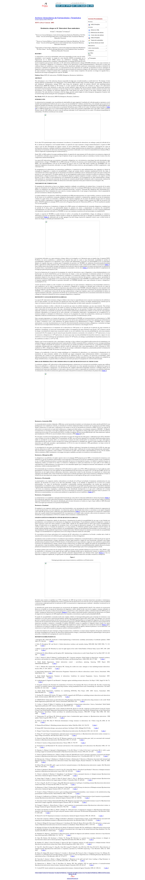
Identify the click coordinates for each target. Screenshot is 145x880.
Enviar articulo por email (97, 43)
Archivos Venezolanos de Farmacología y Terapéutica (58, 18)
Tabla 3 (104, 370)
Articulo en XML (95, 30)
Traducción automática (97, 40)
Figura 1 (101, 552)
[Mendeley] (89, 53)
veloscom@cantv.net (72, 878)
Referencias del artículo (97, 32)
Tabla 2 (46, 217)
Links (51, 641)
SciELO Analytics (95, 24)
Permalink (93, 58)
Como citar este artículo (97, 35)
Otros (91, 53)
